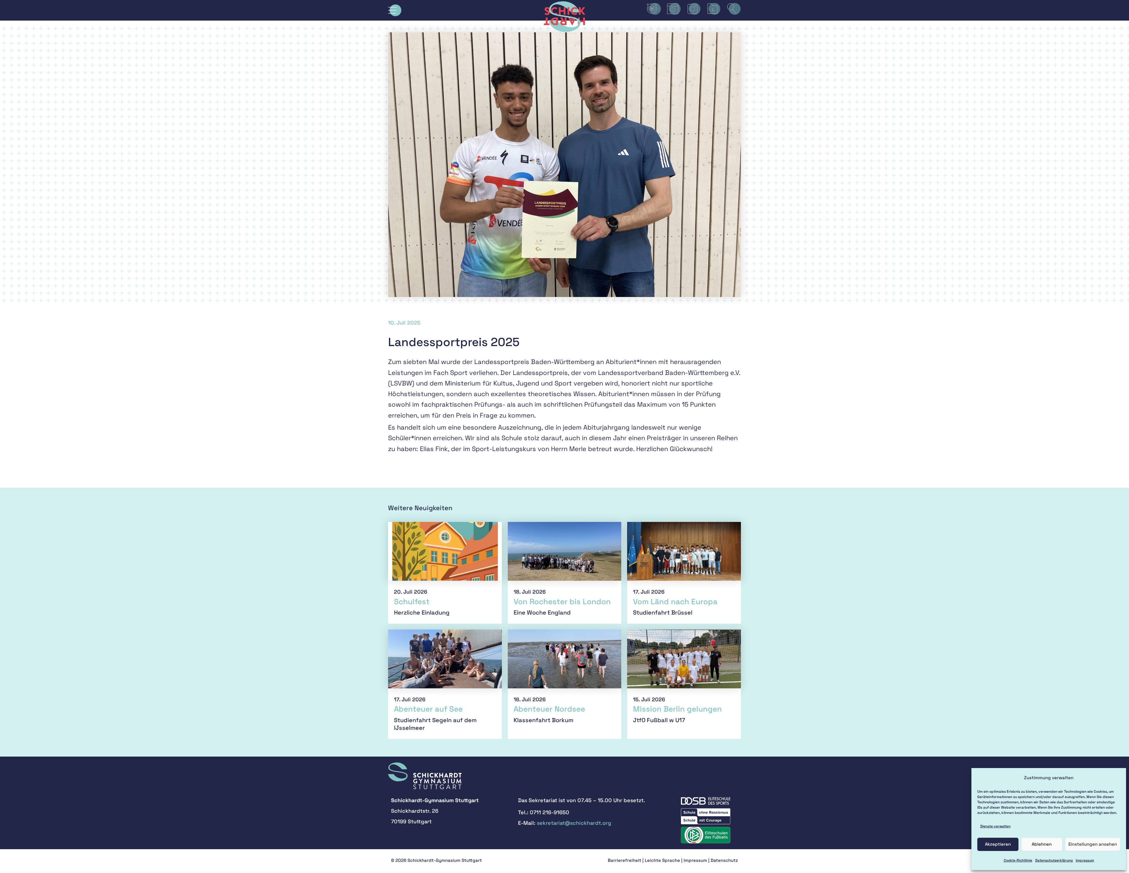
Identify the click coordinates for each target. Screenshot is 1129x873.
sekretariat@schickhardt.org (574, 822)
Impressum (1085, 860)
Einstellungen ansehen (1092, 844)
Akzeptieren (998, 844)
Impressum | (697, 860)
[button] (394, 10)
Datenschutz (724, 860)
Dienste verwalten (995, 826)
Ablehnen (1042, 844)
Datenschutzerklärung (1054, 860)
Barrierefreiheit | (626, 860)
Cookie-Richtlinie (1018, 860)
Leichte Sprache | (663, 860)
